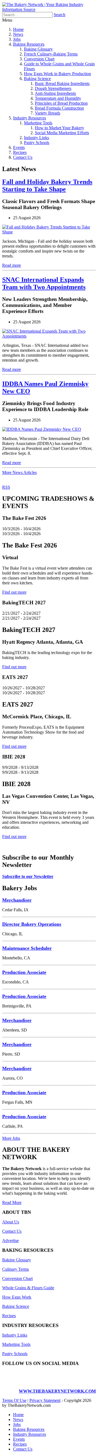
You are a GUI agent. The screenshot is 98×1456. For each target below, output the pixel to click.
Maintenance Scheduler (27, 948)
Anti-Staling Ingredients (55, 93)
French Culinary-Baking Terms (51, 54)
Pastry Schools (36, 142)
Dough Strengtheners (53, 88)
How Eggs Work (16, 1297)
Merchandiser (17, 900)
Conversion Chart (39, 59)
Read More (12, 1202)
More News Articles (19, 472)
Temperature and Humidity (58, 98)
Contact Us (22, 157)
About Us (10, 1222)
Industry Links (36, 137)
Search (59, 14)
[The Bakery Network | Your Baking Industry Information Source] (49, 9)
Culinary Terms (15, 1269)
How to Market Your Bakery (59, 127)
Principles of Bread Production (61, 103)
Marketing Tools (38, 123)
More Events (14, 846)
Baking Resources (28, 44)
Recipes (20, 152)
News (18, 34)
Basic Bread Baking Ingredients (62, 83)
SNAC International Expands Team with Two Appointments (43, 283)
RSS (6, 487)
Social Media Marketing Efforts (62, 132)
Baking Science (37, 78)
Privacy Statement (44, 1400)
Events (19, 147)
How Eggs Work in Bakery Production (57, 73)
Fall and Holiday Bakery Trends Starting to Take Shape (47, 185)
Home (18, 29)
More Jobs (11, 1138)
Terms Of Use (14, 1400)
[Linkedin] (75, 1381)
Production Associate (24, 972)
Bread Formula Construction (59, 108)
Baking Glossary (38, 49)
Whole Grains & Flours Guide (28, 1287)
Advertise (10, 1240)
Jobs (17, 39)
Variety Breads (47, 113)
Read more (11, 265)
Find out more (14, 592)
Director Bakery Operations (31, 924)
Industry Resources (29, 118)
